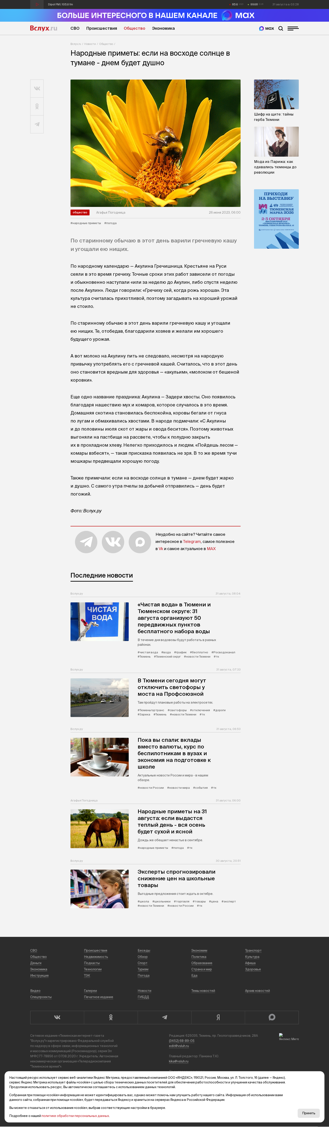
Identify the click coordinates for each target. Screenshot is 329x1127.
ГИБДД (143, 997)
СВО (74, 28)
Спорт (142, 963)
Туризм (143, 969)
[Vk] (57, 1017)
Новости (90, 43)
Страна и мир (201, 969)
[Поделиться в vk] (37, 89)
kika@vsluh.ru (178, 1061)
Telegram (192, 541)
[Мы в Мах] (266, 28)
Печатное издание (98, 997)
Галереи (90, 990)
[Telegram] (164, 1017)
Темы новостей (203, 990)
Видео (35, 990)
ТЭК (87, 975)
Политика (198, 957)
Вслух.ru (43, 28)
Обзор (143, 957)
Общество (134, 28)
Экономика (163, 28)
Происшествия (101, 28)
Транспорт (253, 950)
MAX (211, 548)
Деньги (35, 963)
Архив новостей (257, 990)
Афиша (250, 963)
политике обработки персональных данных (75, 1116)
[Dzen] (218, 1017)
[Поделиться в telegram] (37, 124)
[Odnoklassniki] (111, 1017)
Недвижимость (96, 957)
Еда (194, 975)
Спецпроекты (41, 997)
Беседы (144, 950)
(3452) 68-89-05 (181, 1041)
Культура (252, 957)
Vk (161, 548)
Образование (201, 963)
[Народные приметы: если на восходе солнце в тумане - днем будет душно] (155, 143)
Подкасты (92, 963)
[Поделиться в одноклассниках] (37, 107)
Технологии (93, 969)
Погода (144, 975)
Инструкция (39, 975)
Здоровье (253, 969)
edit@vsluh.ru (179, 1046)
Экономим (199, 950)
